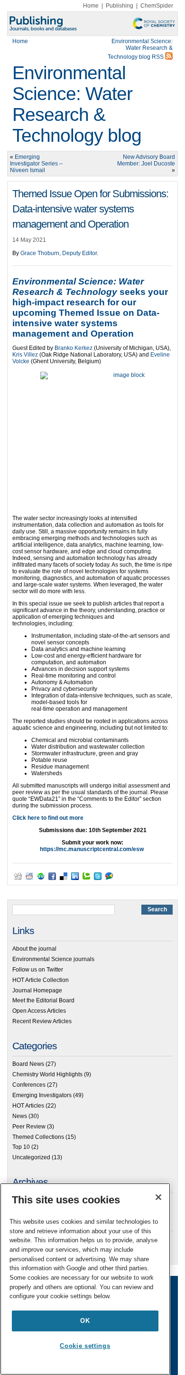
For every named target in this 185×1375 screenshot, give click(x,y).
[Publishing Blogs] (92, 24)
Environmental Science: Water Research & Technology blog (76, 104)
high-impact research (58, 302)
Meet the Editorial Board (43, 1000)
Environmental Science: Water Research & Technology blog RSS (140, 49)
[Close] (158, 1197)
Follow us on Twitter (37, 969)
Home (91, 5)
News (19, 1116)
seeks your (90, 286)
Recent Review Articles (42, 1021)
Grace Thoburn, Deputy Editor (58, 253)
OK (85, 1320)
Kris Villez (25, 354)
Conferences (29, 1085)
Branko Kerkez (73, 348)
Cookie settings (85, 1345)
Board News (28, 1064)
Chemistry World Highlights (47, 1074)
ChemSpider (156, 5)
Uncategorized (31, 1157)
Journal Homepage (37, 990)
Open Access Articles (39, 1011)
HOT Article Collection (40, 980)
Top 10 (21, 1147)
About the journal (34, 948)
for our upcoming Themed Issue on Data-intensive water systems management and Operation (85, 318)
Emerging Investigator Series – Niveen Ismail (36, 164)
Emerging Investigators (42, 1095)
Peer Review (29, 1126)
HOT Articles (28, 1105)
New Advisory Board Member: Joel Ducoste (146, 160)
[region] (85, 1279)
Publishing (119, 5)
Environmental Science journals (53, 959)
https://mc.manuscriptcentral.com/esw (92, 849)
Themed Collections (38, 1137)
